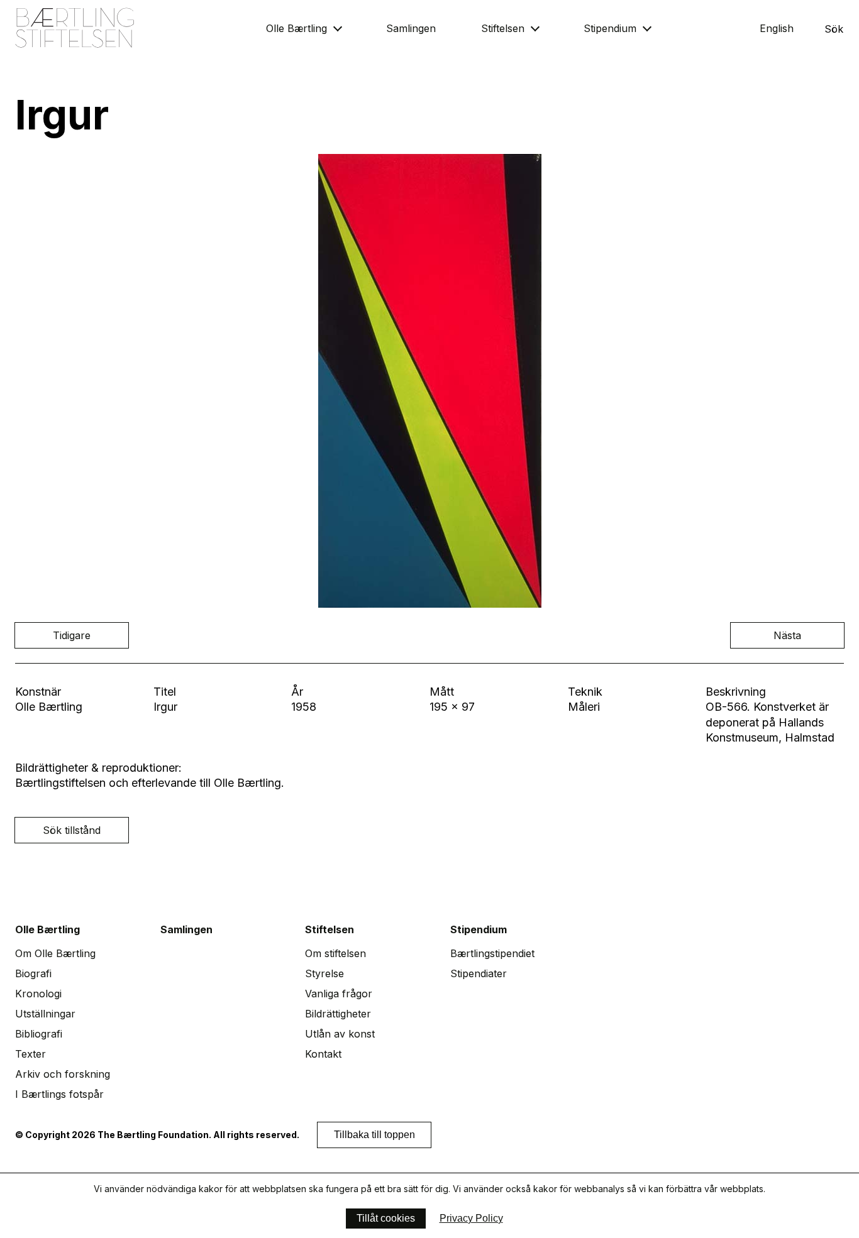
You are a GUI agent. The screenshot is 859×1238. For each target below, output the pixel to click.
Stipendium (610, 28)
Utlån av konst (340, 1033)
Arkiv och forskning (62, 1074)
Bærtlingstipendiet (492, 953)
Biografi (33, 973)
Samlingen (411, 28)
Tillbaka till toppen (374, 1134)
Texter (30, 1054)
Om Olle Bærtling (55, 953)
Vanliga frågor (338, 993)
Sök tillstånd (72, 830)
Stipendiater (478, 973)
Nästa (787, 635)
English (777, 28)
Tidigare (72, 635)
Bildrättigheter (338, 1013)
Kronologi (38, 993)
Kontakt (323, 1054)
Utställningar (45, 1013)
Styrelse (324, 973)
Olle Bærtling (296, 28)
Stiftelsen (502, 28)
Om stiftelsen (335, 953)
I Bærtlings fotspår (59, 1094)
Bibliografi (38, 1033)
